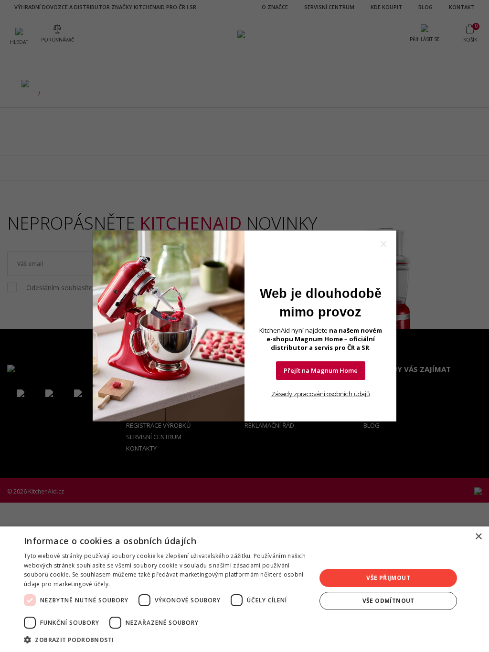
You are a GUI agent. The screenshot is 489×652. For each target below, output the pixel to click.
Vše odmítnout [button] (388, 601)
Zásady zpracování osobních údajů (320, 394)
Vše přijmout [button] (388, 578)
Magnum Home (319, 339)
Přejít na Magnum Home (321, 370)
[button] (166, 639)
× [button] (478, 536)
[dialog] (244, 589)
